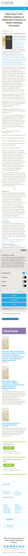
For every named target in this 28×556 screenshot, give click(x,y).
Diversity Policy (7, 512)
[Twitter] (14, 546)
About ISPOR (6, 492)
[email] (5, 546)
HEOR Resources (10, 11)
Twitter (10, 217)
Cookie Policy (6, 511)
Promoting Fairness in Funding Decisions (11, 424)
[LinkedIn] (8, 546)
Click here (5, 453)
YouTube (22, 217)
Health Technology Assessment (10, 319)
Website (4, 217)
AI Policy (5, 504)
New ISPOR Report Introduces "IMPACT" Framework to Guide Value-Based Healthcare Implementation (13, 384)
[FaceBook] (11, 546)
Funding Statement (17, 505)
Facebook (15, 217)
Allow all (14, 295)
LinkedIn (10, 239)
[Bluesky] (23, 546)
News (17, 11)
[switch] (24, 277)
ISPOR (3, 223)
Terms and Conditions (17, 511)
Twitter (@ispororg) (18, 239)
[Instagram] (20, 546)
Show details (21, 291)
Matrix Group (22, 552)
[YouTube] (17, 546)
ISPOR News (22, 11)
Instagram (5, 219)
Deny (14, 304)
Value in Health (21, 64)
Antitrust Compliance (6, 507)
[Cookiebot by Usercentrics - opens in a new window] (20, 250)
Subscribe (8, 448)
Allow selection (14, 300)
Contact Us (17, 495)
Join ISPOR (9, 526)
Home (4, 11)
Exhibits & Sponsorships (18, 492)
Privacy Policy (18, 509)
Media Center (6, 493)
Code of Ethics (7, 509)
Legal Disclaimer (19, 508)
